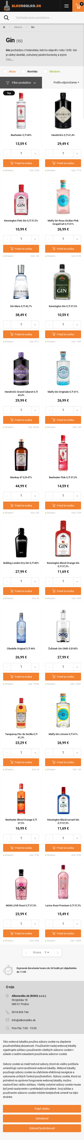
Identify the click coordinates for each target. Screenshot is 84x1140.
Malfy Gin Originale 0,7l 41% (63, 391)
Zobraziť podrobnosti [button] (42, 1128)
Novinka (32, 71)
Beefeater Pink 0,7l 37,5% (63, 477)
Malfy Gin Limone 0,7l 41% (63, 734)
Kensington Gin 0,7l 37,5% (63, 306)
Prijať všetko (42, 1108)
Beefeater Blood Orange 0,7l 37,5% (21, 821)
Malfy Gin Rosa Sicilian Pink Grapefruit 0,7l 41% (63, 222)
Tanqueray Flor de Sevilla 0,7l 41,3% (21, 736)
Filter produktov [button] (21, 82)
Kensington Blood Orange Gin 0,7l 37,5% (63, 564)
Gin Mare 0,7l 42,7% (21, 306)
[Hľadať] (6, 17)
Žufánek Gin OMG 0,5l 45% (63, 648)
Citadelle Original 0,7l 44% (21, 648)
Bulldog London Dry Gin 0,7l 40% (21, 562)
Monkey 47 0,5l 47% (21, 477)
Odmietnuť (42, 1118)
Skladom (54, 71)
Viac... (9, 59)
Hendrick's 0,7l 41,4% (63, 135)
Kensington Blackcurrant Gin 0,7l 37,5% (63, 821)
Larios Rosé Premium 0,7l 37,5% (63, 905)
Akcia (12, 71)
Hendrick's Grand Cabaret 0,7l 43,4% (21, 393)
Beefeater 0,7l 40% (21, 135)
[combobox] (66, 82)
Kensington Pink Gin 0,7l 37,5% (21, 220)
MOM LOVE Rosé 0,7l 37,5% (21, 905)
